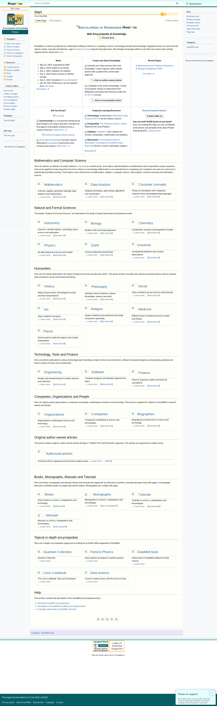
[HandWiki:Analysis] (87, 184)
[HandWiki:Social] (135, 286)
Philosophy (99, 286)
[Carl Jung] (58, 116)
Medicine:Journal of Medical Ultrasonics (155, 66)
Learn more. (45, 197)
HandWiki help (47, 633)
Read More (90, 151)
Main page (15, 8)
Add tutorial (153, 506)
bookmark (173, 14)
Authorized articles (59, 453)
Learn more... (97, 461)
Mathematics (53, 184)
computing (81, 166)
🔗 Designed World (48, 140)
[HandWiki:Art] (40, 309)
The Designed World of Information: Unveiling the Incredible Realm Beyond (104, 143)
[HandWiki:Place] (40, 331)
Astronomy (52, 223)
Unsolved (144, 245)
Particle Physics (101, 552)
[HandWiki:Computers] (135, 184)
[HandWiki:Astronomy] (40, 223)
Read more (154, 131)
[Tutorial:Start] (135, 494)
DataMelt (101, 132)
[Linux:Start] (40, 573)
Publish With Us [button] (154, 116)
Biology (96, 223)
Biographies (145, 414)
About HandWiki (23, 702)
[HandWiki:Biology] (87, 223)
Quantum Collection (57, 552)
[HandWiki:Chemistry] (135, 223)
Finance (144, 373)
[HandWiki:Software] (88, 372)
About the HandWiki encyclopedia (53, 603)
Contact (59, 702)
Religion (97, 309)
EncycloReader (69, 80)
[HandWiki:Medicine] (135, 309)
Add (108, 461)
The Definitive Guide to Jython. (113, 124)
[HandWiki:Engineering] (40, 372)
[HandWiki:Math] (40, 184)
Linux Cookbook (54, 573)
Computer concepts (152, 184)
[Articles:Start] (41, 453)
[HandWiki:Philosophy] (88, 286)
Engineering (52, 372)
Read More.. (42, 89)
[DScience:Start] (87, 573)
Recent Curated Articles (154, 111)
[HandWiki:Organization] (40, 414)
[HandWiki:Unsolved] (134, 245)
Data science (99, 573)
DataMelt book (147, 552)
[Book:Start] (41, 494)
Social (142, 286)
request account (83, 49)
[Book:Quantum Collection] (40, 552)
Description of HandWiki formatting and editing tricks (61, 606)
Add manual (59, 527)
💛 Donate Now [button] (106, 38)
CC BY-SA (89, 95)
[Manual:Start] (41, 515)
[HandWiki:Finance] (135, 373)
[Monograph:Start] (88, 494)
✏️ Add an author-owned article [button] (106, 80)
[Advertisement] (15, 187)
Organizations (54, 414)
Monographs (102, 494)
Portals (15, 32)
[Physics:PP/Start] (87, 552)
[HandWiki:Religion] (87, 309)
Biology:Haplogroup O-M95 (150, 69)
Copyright (50, 702)
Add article (58, 197)
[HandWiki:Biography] (134, 414)
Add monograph (108, 506)
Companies (99, 414)
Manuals (52, 515)
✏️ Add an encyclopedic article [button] (106, 100)
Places (48, 331)
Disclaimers (38, 702)
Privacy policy (8, 702)
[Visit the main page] (15, 19)
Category (35, 633)
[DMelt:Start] (134, 552)
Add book (58, 506)
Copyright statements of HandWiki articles (56, 609)
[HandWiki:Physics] (40, 245)
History (49, 286)
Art (46, 309)
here (61, 52)
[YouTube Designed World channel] (58, 135)
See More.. (148, 74)
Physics (50, 245)
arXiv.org (48, 86)
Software (97, 372)
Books (49, 494)
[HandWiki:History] (40, 286)
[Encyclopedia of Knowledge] (98, 27)
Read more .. (59, 130)
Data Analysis (100, 184)
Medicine (144, 309)
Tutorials (145, 494)
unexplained (53, 143)
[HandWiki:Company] (88, 414)
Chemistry (145, 223)
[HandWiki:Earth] (88, 245)
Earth (95, 245)
